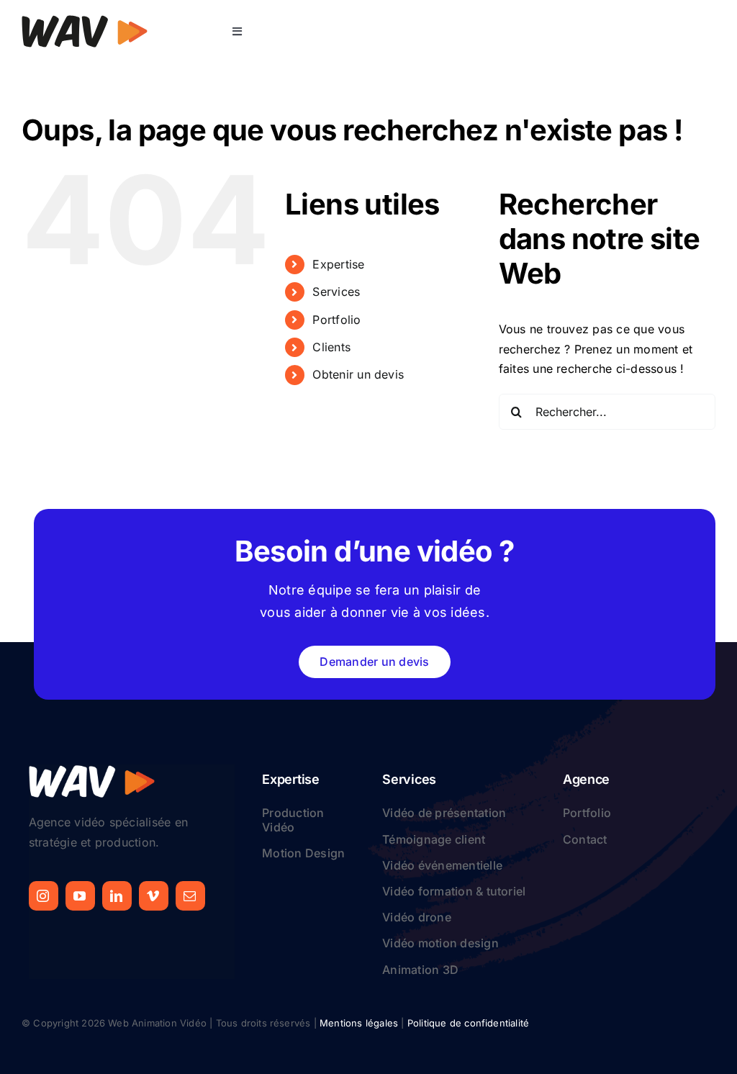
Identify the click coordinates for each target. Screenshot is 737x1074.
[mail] (190, 896)
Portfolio (336, 319)
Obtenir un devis (358, 374)
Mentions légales (359, 1023)
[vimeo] (153, 896)
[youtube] (80, 896)
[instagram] (43, 896)
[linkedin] (117, 896)
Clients (331, 347)
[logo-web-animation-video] (85, 20)
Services (336, 291)
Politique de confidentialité (468, 1023)
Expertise (338, 264)
